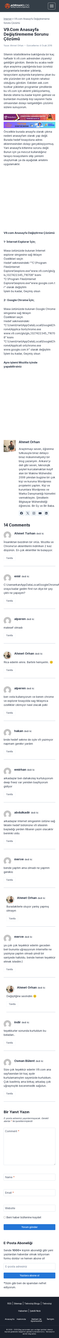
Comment (12, 1131)
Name (10, 1177)
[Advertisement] (29, 200)
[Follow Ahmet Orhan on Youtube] (40, 513)
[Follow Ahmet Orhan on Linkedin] (46, 513)
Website (10, 1208)
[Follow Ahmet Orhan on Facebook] (21, 513)
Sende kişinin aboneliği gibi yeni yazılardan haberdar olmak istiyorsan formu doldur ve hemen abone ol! (28, 1254)
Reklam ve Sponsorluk (36, 1320)
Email (9, 1192)
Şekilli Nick (35, 1311)
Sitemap (18, 1303)
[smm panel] (29, 117)
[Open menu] (51, 6)
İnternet (8, 18)
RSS (9, 1303)
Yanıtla (9, 558)
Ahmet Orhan (16, 45)
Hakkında (21, 1319)
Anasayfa (9, 1319)
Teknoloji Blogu (32, 1303)
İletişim (50, 1319)
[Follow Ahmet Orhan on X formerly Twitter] (27, 513)
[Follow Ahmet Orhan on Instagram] (34, 513)
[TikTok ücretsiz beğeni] (29, 125)
